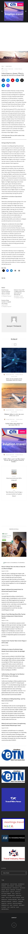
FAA (14, 893)
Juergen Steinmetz (10, 374)
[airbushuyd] (14, 360)
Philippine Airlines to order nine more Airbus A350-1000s (14, 414)
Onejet (15, 901)
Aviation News (19, 419)
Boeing (13, 889)
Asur (3, 889)
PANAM (21, 901)
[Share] (3, 80)
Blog (8, 889)
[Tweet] (8, 80)
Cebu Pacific (5, 891)
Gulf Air (8, 897)
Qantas (4, 903)
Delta (12, 891)
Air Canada (11, 885)
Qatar (10, 903)
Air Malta (16, 887)
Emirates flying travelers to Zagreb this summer (6, 302)
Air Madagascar (7, 887)
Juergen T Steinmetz (8, 68)
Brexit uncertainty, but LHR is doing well (14, 478)
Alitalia (22, 887)
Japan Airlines (12, 899)
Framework (11, 895)
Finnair (4, 895)
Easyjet (18, 891)
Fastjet (18, 893)
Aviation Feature (18, 68)
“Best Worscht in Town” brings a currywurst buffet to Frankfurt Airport (14, 493)
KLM (20, 899)
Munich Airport (7, 901)
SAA (11, 905)
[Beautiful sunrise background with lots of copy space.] (14, 395)
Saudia (16, 905)
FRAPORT (19, 895)
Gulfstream (16, 897)
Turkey (4, 907)
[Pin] (12, 80)
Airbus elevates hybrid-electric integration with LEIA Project (14, 379)
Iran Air (4, 899)
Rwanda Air (5, 905)
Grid (3, 897)
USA (18, 907)
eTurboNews (21, 562)
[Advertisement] (14, 36)
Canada (19, 889)
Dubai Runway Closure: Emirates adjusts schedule (6, 291)
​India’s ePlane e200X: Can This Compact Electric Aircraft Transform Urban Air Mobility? (14, 460)
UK (9, 907)
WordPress (5, 909)
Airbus (4, 885)
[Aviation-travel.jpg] (14, 440)
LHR (23, 899)
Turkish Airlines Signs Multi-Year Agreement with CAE (14, 424)
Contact (14, 917)
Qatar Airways (17, 903)
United (13, 907)
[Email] (22, 80)
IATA (23, 897)
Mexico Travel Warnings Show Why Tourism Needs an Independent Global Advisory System (13, 616)
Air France (19, 885)
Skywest (22, 905)
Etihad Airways (6, 893)
